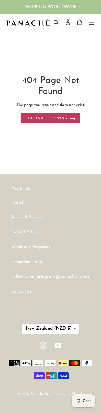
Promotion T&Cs (26, 262)
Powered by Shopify (68, 394)
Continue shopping (46, 118)
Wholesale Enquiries (30, 247)
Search (17, 203)
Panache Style (42, 394)
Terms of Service (27, 217)
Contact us (21, 292)
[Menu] (91, 22)
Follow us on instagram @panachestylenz (50, 277)
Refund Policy (24, 232)
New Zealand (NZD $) (49, 328)
